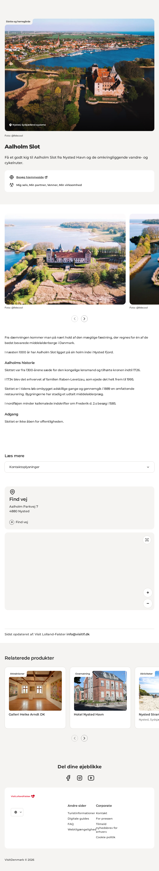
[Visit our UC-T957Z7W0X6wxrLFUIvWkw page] (91, 778)
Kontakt (101, 813)
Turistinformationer (81, 813)
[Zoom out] (147, 603)
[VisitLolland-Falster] (23, 796)
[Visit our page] (68, 778)
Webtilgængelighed (82, 829)
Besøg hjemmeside (30, 177)
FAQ (71, 824)
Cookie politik (105, 837)
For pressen (104, 818)
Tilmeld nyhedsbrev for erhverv (107, 828)
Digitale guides (78, 818)
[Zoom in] (147, 592)
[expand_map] (147, 540)
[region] (79, 571)
